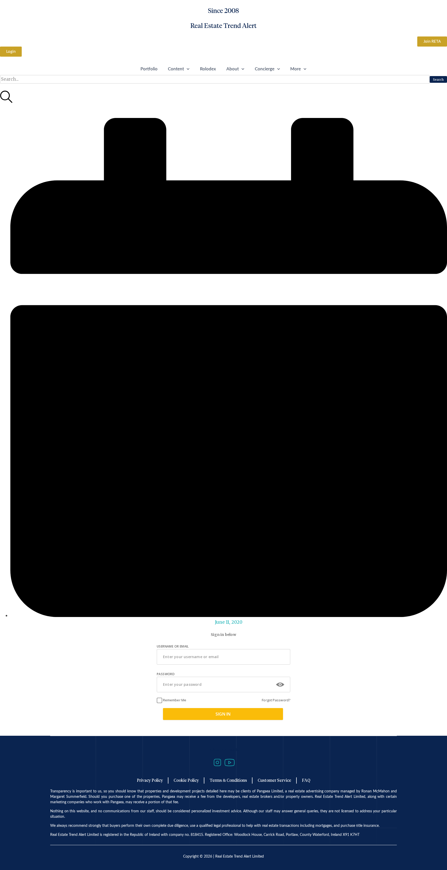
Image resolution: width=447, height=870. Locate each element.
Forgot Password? (276, 700)
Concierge (264, 69)
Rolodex (208, 69)
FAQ (306, 780)
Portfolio (149, 69)
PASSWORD (166, 674)
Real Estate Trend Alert (223, 25)
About (232, 69)
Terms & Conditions (228, 780)
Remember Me (174, 700)
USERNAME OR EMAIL (173, 646)
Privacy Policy (150, 780)
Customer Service (274, 780)
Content (176, 69)
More (295, 69)
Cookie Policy (186, 780)
